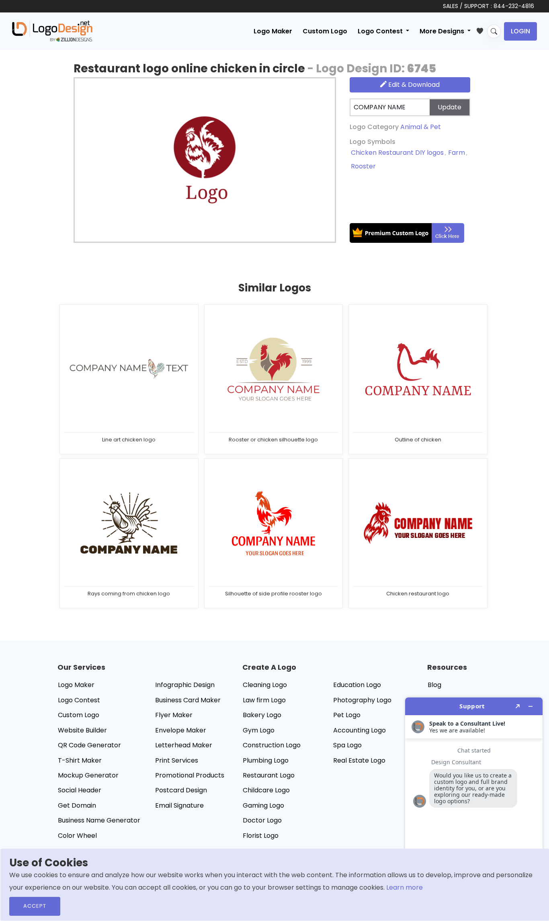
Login (520, 31)
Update (449, 107)
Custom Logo (325, 31)
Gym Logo (258, 730)
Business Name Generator (99, 820)
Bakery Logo (262, 715)
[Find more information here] (474, 806)
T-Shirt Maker (80, 760)
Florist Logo (261, 835)
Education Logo (357, 684)
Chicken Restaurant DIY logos (397, 152)
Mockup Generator (88, 775)
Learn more (404, 887)
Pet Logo (347, 715)
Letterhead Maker (183, 745)
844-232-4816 (514, 6)
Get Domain (77, 805)
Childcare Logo (266, 790)
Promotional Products (189, 775)
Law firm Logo (264, 700)
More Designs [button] (443, 31)
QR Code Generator (89, 745)
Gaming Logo (263, 805)
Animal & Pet (420, 126)
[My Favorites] (482, 29)
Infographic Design (185, 684)
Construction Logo (272, 745)
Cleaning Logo (265, 684)
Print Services (176, 760)
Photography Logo (362, 700)
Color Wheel (77, 835)
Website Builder (82, 730)
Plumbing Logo (266, 760)
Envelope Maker (180, 730)
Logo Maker (273, 31)
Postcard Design (181, 790)
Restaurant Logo (269, 775)
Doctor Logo (262, 820)
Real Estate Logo (359, 760)
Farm (456, 152)
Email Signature (179, 805)
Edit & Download (413, 84)
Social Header (79, 790)
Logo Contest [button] (381, 31)
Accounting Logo (359, 730)
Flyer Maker (174, 715)
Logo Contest (79, 700)
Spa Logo (347, 745)
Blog (434, 684)
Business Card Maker (188, 700)
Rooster (363, 166)
